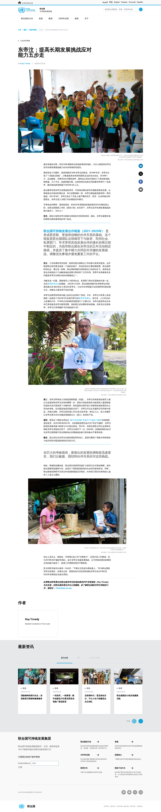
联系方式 (84, 768)
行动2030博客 (94, 658)
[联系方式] (98, 768)
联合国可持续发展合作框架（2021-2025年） (74, 231)
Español (140, 2)
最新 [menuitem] (77, 18)
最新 (25, 30)
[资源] (132, 741)
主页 (19, 30)
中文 (111, 2)
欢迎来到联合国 (27, 3)
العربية (105, 2)
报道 (78, 658)
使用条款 (139, 806)
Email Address (24, 763)
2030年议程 (85, 755)
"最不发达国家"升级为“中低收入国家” (85, 420)
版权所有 (113, 806)
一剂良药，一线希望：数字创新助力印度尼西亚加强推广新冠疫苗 (63, 698)
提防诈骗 (119, 806)
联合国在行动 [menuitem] (27, 18)
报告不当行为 (120, 768)
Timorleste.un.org (63, 588)
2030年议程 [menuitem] (63, 18)
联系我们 (106, 806)
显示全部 (64, 658)
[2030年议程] (98, 755)
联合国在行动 (85, 742)
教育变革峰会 (84, 298)
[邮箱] (141, 189)
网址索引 (133, 806)
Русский (132, 2)
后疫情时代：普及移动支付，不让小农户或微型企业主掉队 (95, 698)
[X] (141, 174)
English (117, 2)
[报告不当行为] (132, 768)
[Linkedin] (141, 166)
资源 (116, 742)
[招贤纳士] (132, 755)
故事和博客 (33, 30)
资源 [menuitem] (41, 18)
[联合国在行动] (98, 741)
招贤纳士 (118, 755)
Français (124, 2)
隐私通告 (126, 806)
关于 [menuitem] (86, 18)
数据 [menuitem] (51, 18)
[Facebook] (141, 181)
